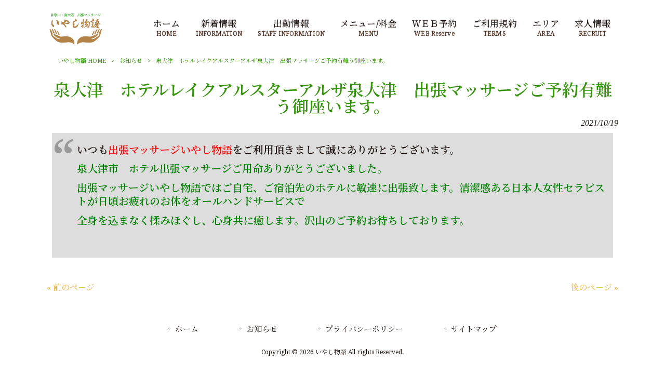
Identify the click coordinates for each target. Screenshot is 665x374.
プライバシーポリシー (364, 329)
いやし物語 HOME (82, 61)
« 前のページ (71, 287)
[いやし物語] (75, 44)
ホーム (186, 329)
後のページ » (594, 287)
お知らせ (130, 61)
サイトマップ (474, 329)
